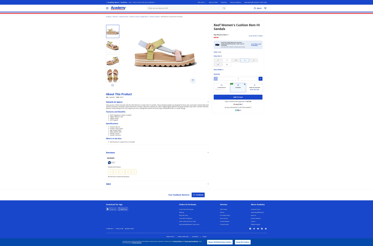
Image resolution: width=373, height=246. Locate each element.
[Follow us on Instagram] (262, 229)
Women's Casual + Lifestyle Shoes (139, 16)
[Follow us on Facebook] (250, 229)
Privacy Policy (177, 241)
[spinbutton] (238, 79)
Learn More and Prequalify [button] (256, 44)
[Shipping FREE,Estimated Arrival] (238, 87)
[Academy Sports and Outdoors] (118, 8)
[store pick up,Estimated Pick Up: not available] (221, 87)
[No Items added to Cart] (265, 8)
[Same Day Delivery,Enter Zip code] (254, 87)
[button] (256, 44)
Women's (115, 16)
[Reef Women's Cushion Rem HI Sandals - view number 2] (112, 46)
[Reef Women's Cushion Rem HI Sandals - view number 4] (112, 75)
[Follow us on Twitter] (254, 229)
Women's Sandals (154, 16)
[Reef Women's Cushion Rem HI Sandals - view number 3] (112, 61)
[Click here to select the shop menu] (107, 8)
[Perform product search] (224, 8)
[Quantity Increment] (260, 79)
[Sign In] (254, 8)
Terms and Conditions (191, 241)
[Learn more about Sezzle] (238, 104)
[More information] (228, 35)
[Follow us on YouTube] (258, 229)
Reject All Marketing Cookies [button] (219, 242)
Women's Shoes (123, 16)
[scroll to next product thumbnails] (113, 85)
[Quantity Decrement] (216, 79)
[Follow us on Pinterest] (266, 229)
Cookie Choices (137, 242)
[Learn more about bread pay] (238, 110)
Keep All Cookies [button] (242, 242)
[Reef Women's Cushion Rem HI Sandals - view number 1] (112, 31)
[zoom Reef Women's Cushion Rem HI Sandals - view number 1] (165, 53)
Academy (108, 16)
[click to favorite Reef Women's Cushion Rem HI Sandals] (193, 80)
